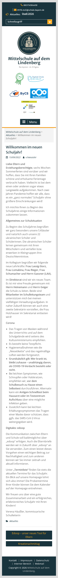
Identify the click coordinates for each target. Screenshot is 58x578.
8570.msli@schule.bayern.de (30, 10)
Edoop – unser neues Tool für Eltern (29, 535)
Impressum (26, 561)
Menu (33, 122)
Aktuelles (10, 135)
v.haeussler (31, 157)
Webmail (39, 564)
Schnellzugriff (15, 21)
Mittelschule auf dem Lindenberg (29, 60)
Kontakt (13, 561)
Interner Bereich (22, 564)
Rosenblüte (28, 14)
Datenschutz (42, 561)
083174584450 (30, 5)
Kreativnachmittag (29, 543)
